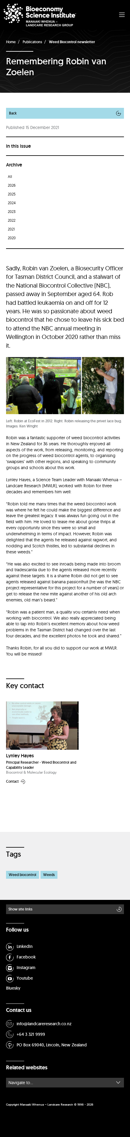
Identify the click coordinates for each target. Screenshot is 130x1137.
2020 (12, 238)
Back (13, 113)
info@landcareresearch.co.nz (44, 1023)
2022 (11, 220)
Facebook (26, 957)
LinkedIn (25, 946)
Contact (12, 782)
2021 (11, 229)
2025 (11, 194)
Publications (32, 42)
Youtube (25, 978)
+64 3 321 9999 (31, 1034)
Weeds (49, 874)
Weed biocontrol (22, 874)
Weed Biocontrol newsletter (72, 42)
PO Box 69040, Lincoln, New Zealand (52, 1045)
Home (11, 42)
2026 (12, 185)
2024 (12, 203)
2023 (11, 211)
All (10, 176)
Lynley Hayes (20, 755)
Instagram (26, 967)
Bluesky (13, 988)
